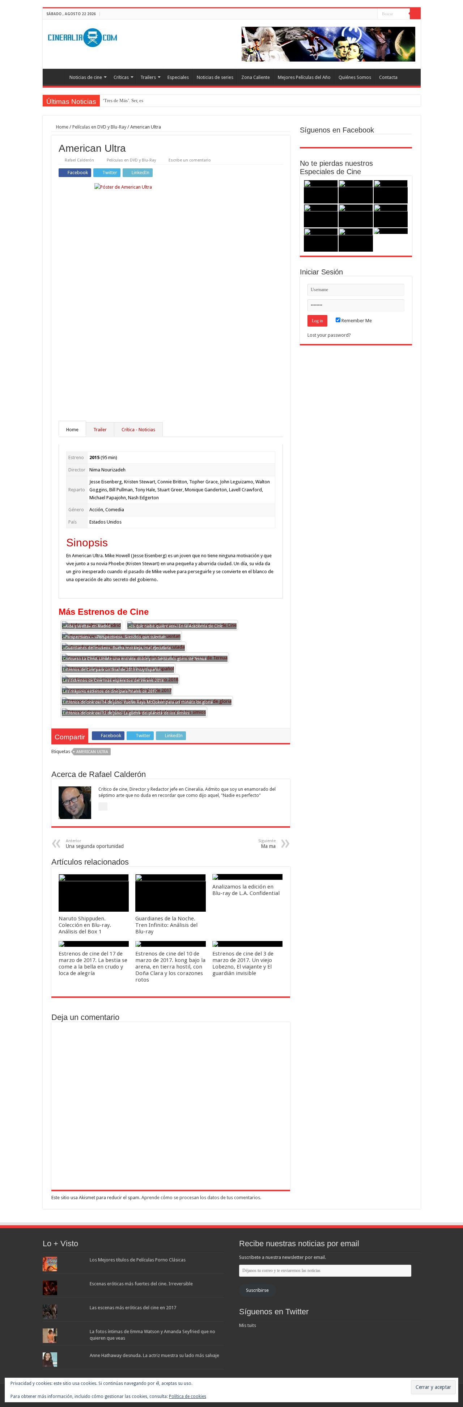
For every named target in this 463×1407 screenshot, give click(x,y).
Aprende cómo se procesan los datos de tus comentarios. (201, 1197)
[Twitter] (365, 14)
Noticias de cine (85, 77)
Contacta (388, 77)
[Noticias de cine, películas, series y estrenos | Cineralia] (82, 36)
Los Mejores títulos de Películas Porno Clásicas (138, 1260)
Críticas (121, 77)
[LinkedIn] (372, 14)
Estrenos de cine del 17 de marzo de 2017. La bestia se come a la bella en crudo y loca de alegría (93, 963)
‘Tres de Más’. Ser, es (123, 100)
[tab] (72, 429)
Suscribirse (257, 1290)
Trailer (100, 429)
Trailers (148, 77)
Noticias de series (215, 77)
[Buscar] (415, 13)
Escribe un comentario (190, 160)
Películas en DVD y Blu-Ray (99, 127)
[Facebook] (358, 14)
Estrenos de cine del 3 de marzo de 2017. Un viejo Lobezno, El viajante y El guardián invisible (242, 963)
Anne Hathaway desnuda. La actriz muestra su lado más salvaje (154, 1355)
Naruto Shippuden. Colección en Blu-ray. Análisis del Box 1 (85, 925)
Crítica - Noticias (138, 429)
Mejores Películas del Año (304, 77)
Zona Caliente (255, 77)
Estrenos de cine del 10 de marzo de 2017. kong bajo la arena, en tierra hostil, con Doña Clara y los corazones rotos (170, 966)
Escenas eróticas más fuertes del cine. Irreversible (141, 1283)
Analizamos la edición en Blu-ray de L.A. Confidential (246, 889)
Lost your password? (329, 335)
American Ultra (92, 751)
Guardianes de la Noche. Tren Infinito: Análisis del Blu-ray (166, 925)
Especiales (178, 77)
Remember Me (356, 320)
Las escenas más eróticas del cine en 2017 (133, 1307)
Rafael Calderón (79, 160)
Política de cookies (187, 1396)
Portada (55, 76)
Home (61, 127)
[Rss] (351, 14)
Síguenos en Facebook (337, 130)
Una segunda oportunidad (95, 844)
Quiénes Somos (355, 77)
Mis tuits (247, 1325)
